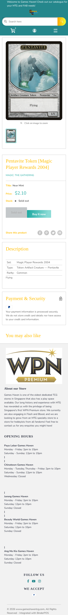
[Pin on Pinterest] (46, 232)
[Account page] (34, 30)
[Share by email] (59, 232)
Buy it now (39, 214)
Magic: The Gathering (20, 175)
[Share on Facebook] (39, 232)
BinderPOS (43, 613)
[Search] (62, 21)
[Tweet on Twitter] (53, 232)
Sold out (16, 212)
